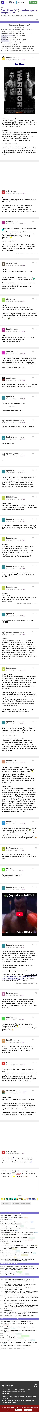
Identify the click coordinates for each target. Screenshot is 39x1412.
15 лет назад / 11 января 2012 (15, 354)
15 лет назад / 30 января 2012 (15, 763)
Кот (7, 869)
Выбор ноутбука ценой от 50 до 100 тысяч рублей (16, 1228)
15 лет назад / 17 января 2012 (15, 380)
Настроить (28, 1410)
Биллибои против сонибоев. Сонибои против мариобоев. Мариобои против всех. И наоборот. (18, 1260)
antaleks (9, 352)
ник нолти (30, 16)
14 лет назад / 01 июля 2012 (15, 995)
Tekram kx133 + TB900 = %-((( (10, 1338)
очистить (25, 1176)
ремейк (12, 1158)
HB (7, 1063)
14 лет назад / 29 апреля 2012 (15, 889)
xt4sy (8, 822)
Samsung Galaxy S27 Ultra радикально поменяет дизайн (19, 1315)
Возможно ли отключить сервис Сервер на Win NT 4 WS (18, 1323)
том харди (24, 16)
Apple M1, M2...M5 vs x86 (9, 1224)
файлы (20, 1176)
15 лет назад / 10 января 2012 (15, 59)
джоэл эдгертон (16, 16)
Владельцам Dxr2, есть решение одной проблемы (16, 1340)
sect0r (8, 378)
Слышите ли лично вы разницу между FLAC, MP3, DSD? (18, 1253)
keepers (9, 497)
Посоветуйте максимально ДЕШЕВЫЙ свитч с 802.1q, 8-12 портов (20, 1342)
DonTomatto (11, 848)
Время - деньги (12, 420)
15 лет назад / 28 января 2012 (15, 422)
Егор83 (9, 1040)
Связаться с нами (7, 1397)
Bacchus (9, 222)
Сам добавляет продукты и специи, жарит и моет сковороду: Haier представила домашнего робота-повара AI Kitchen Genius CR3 (21, 1297)
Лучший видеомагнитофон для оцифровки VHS (16, 1237)
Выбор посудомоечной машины (12, 1255)
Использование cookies (9, 1400)
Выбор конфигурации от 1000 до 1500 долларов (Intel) (18, 1234)
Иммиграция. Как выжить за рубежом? (13, 1217)
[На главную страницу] (2, 2)
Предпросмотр (25, 1203)
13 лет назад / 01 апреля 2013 (15, 1064)
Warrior (21, 64)
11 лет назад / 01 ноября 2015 (15, 1153)
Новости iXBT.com (6, 1277)
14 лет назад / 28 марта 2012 (15, 871)
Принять (18, 1410)
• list (23, 1173)
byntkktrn (10, 397)
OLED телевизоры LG (8, 1230)
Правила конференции (20, 1397)
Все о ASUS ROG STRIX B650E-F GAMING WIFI (16, 1266)
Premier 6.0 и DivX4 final (9, 1333)
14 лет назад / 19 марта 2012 (15, 850)
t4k (7, 57)
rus (11, 1176)
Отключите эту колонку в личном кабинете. (13, 1348)
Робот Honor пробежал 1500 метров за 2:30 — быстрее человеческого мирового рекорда (18, 1288)
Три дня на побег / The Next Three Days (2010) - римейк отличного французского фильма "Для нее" (19, 977)
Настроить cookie (22, 1400)
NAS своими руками (8, 1257)
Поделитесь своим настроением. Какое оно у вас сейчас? (18, 1245)
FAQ (34, 1397)
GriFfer (9, 1018)
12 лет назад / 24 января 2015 (15, 1093)
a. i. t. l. (9, 191)
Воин (16, 64)
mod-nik (19, 27)
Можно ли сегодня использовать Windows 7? (15, 1240)
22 (23, 27)
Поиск (30, 1397)
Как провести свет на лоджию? (11, 1226)
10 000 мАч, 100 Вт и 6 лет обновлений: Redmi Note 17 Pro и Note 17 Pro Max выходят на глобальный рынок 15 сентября (21, 1306)
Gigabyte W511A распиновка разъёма (15, 1274)
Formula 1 (6, 1219)
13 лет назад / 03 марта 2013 (15, 1019)
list (26, 1173)
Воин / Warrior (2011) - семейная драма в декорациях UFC (19, 11)
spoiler (4, 1173)
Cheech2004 (11, 761)
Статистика (5, 1398)
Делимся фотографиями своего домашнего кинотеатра (18, 1232)
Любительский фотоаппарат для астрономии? (15, 1345)
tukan (8, 993)
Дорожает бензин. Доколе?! (10, 1215)
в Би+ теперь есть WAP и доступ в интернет (14, 1321)
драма (9, 16)
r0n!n (8, 299)
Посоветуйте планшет (9, 1250)
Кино (2, 7)
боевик (5, 16)
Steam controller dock (11, 1271)
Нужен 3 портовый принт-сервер (12, 1336)
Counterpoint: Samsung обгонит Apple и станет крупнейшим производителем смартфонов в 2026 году (20, 1285)
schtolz (9, 263)
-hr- (8, 1176)
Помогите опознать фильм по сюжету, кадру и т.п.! (16, 1221)
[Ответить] (32, 57)
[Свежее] (10, 2)
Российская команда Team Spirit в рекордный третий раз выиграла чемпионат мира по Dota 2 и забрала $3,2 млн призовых (19, 1281)
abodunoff (10, 1091)
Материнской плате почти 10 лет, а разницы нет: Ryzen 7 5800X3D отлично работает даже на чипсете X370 (21, 1313)
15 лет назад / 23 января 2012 (15, 399)
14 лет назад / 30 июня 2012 (15, 947)
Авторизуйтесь (6, 1203)
